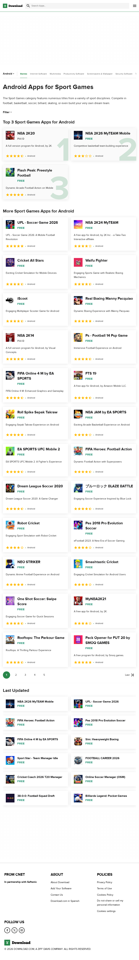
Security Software (123, 74)
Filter (6, 112)
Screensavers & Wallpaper (100, 74)
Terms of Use (104, 888)
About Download (60, 882)
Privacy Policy (104, 882)
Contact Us (57, 894)
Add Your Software (61, 888)
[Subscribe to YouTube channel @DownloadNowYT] (22, 930)
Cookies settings (106, 911)
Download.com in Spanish (65, 901)
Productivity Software (74, 74)
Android (7, 73)
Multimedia (55, 74)
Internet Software (38, 74)
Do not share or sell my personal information (110, 902)
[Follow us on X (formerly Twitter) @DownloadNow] (14, 930)
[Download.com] (12, 6)
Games (23, 74)
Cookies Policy (105, 894)
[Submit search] (28, 6)
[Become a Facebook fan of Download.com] (7, 930)
